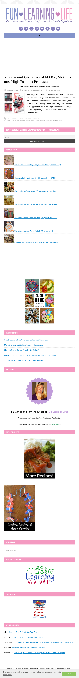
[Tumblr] (47, 29)
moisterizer (44, 120)
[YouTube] (58, 29)
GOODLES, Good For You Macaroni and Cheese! (23, 360)
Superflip (60, 120)
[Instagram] (31, 29)
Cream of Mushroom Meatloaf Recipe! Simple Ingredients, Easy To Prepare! (43, 642)
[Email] (21, 29)
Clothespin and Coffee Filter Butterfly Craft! (22, 350)
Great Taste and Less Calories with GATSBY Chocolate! (26, 340)
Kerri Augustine (21, 120)
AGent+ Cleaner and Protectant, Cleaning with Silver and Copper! (30, 355)
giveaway (29, 118)
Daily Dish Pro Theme (30, 669)
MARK (37, 120)
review (36, 118)
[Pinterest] (37, 29)
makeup (31, 120)
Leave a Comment (54, 90)
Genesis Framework (48, 669)
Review (52, 120)
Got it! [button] (69, 673)
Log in (69, 669)
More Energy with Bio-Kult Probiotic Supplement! (24, 345)
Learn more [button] (7, 675)
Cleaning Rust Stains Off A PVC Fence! (23, 632)
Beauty (9, 118)
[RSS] (42, 29)
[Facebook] (26, 29)
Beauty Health (19, 118)
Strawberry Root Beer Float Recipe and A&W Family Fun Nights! (39, 653)
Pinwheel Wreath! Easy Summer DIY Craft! (29, 647)
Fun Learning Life (39, 15)
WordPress (61, 669)
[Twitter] (53, 29)
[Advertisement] (39, 56)
